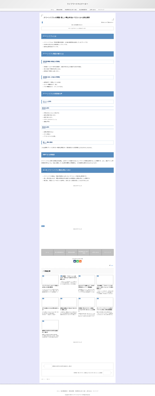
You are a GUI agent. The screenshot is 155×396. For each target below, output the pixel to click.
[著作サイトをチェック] (75, 261)
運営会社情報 (71, 391)
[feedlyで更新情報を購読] (77, 261)
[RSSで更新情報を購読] (80, 261)
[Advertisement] (77, 205)
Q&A (43, 226)
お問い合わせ (89, 391)
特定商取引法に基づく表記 (80, 391)
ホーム (58, 391)
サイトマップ (95, 391)
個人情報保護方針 (64, 391)
